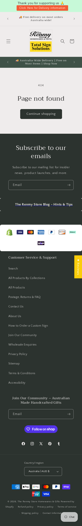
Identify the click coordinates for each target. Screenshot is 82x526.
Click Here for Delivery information (42, 7)
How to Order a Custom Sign (28, 325)
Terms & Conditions (21, 373)
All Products (16, 287)
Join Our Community (22, 335)
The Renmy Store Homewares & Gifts (39, 501)
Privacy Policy (17, 354)
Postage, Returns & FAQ (24, 297)
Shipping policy (30, 513)
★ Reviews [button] (78, 267)
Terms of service (67, 507)
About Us (14, 316)
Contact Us (16, 306)
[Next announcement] (74, 18)
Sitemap (14, 363)
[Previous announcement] (7, 18)
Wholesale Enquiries (22, 344)
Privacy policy (45, 507)
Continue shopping (41, 114)
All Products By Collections (26, 278)
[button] (8, 41)
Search (13, 268)
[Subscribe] (68, 185)
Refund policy (26, 507)
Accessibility (16, 382)
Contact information (54, 513)
